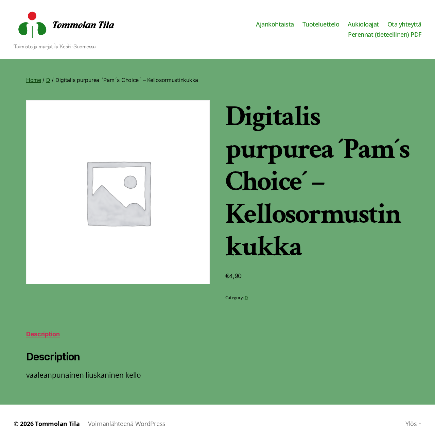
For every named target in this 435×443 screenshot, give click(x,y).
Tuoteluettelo (321, 24)
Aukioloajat (363, 24)
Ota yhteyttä (404, 24)
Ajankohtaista (275, 24)
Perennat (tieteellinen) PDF (384, 34)
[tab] (43, 334)
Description (43, 334)
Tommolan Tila (57, 424)
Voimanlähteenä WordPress (127, 424)
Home (33, 79)
